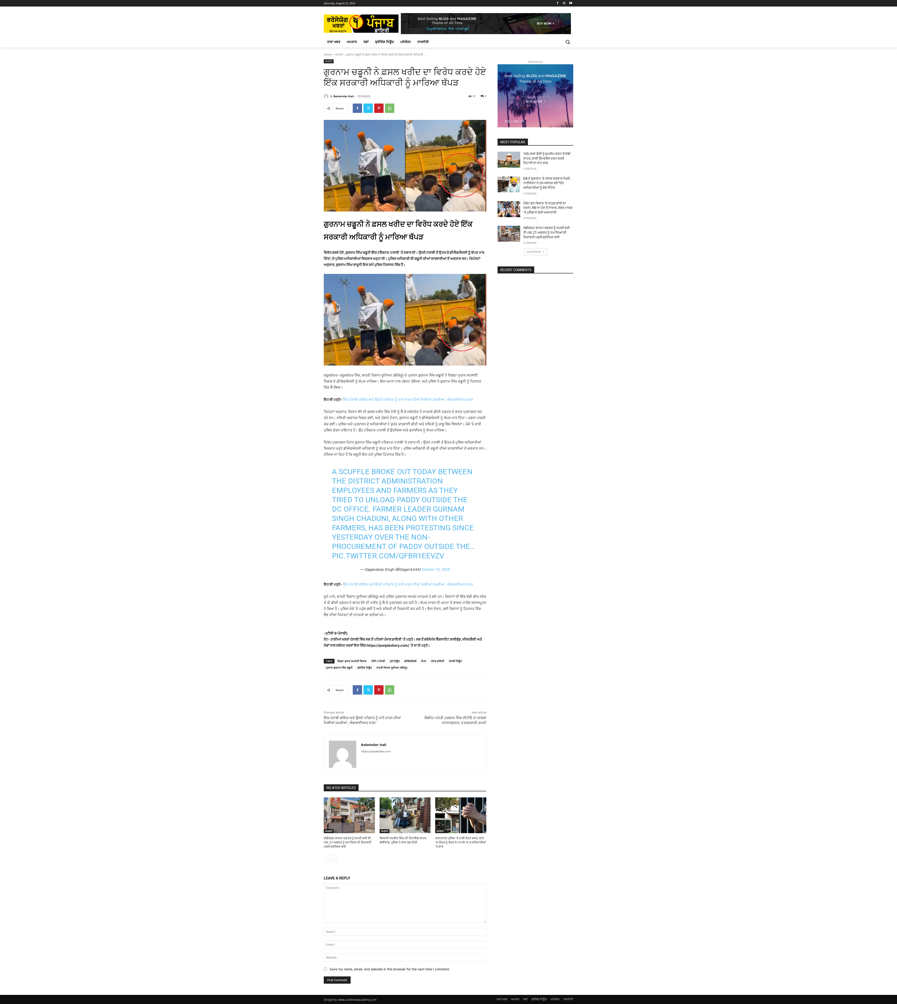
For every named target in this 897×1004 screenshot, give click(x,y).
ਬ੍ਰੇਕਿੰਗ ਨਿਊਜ (364, 667)
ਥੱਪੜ (423, 661)
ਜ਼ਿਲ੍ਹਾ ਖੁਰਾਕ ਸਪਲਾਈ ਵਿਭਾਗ (352, 661)
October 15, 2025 (436, 569)
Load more (534, 252)
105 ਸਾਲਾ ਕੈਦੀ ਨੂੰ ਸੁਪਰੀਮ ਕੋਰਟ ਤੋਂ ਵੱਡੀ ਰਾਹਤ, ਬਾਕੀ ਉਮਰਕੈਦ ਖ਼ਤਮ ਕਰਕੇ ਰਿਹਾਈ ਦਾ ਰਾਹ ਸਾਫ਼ (546, 158)
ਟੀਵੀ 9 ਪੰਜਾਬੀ (378, 661)
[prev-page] (327, 858)
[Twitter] (368, 108)
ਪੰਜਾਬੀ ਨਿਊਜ (455, 661)
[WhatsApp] (389, 108)
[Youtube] (570, 3)
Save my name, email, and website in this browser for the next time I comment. (390, 969)
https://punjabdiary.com (376, 751)
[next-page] (334, 858)
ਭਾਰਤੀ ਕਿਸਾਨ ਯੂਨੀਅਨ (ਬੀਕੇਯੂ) (392, 667)
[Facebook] (557, 3)
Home (328, 55)
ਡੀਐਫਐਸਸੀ (410, 661)
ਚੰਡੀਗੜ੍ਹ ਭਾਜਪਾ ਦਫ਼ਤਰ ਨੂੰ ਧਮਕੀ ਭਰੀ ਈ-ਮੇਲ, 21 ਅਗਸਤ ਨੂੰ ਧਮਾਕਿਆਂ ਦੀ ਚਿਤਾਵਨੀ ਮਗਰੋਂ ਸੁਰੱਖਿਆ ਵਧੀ (347, 842)
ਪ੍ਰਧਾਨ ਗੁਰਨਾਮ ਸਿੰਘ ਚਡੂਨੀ (339, 667)
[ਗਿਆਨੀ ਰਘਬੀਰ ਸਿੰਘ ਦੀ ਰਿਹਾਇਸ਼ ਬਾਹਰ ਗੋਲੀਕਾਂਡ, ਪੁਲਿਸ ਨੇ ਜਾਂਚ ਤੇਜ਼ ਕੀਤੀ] (405, 815)
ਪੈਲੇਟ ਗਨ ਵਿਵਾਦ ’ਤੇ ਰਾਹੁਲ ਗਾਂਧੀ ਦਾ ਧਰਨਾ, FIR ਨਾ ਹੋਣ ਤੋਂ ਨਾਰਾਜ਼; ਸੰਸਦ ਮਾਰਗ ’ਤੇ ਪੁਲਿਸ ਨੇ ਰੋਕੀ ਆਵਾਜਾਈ (548, 207)
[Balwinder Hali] (327, 96)
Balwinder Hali (344, 96)
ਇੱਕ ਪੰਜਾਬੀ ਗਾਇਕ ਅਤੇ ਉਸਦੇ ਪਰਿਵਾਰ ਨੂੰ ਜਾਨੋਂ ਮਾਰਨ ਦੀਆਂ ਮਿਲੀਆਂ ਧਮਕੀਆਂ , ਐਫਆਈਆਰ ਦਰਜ (407, 399)
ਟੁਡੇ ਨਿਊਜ (395, 661)
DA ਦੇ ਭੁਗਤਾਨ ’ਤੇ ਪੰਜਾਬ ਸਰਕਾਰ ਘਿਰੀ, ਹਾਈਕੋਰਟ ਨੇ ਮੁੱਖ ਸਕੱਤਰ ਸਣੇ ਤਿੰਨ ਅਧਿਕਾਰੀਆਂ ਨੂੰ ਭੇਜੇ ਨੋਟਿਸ (546, 183)
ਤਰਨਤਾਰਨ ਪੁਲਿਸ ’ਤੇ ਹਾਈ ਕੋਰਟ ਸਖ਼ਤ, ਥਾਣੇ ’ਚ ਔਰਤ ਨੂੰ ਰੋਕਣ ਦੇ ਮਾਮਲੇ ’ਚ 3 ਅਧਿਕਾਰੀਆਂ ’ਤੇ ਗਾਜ (460, 842)
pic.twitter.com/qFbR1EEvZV (388, 555)
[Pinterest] (379, 108)
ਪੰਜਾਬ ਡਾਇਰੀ (437, 661)
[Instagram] (564, 3)
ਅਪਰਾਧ (339, 55)
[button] (567, 41)
